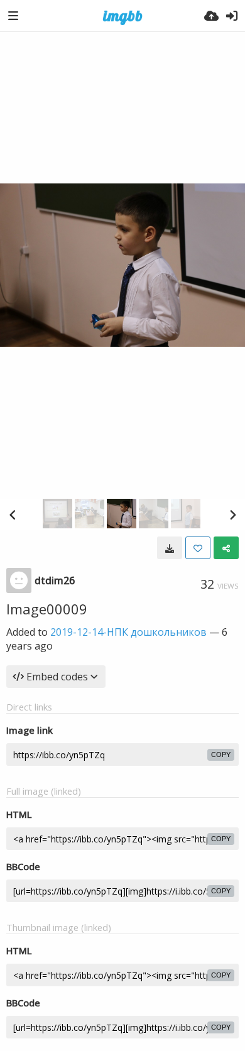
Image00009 (46, 608)
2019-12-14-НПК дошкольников (128, 632)
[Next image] (232, 514)
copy (221, 754)
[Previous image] (12, 514)
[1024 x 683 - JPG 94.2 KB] (169, 547)
